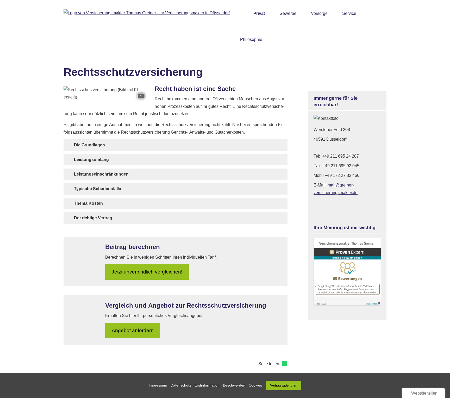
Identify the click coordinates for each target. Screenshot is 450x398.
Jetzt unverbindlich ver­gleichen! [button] (147, 272)
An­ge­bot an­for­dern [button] (133, 330)
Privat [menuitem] (259, 13)
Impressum (158, 385)
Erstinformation (207, 385)
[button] (89, 145)
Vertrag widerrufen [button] (283, 385)
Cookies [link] (255, 385)
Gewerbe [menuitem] (287, 13)
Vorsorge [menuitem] (319, 13)
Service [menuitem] (349, 13)
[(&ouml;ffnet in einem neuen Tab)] (347, 304)
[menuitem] (241, 13)
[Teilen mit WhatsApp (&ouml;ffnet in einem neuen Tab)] (284, 363)
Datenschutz (181, 385)
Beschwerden (234, 385)
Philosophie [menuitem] (251, 39)
